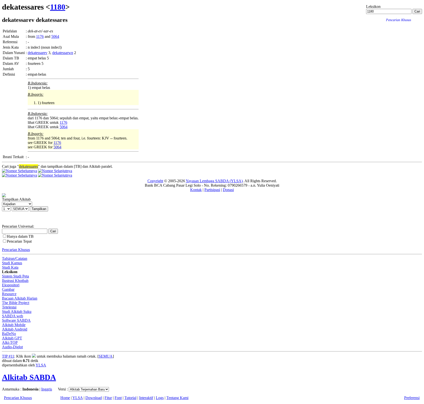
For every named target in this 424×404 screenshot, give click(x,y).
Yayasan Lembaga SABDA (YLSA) (214, 181)
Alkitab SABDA (29, 377)
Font (118, 398)
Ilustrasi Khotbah (15, 281)
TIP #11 (8, 356)
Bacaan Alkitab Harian (19, 298)
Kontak (196, 190)
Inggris (46, 389)
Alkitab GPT (12, 338)
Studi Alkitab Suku (16, 311)
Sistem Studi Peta (15, 276)
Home (65, 398)
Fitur (108, 398)
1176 (40, 36)
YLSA (41, 365)
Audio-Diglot (12, 347)
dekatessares (28, 166)
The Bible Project (15, 303)
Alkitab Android (14, 329)
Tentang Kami (177, 398)
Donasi (228, 190)
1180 (57, 6)
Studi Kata (10, 267)
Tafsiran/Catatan (14, 258)
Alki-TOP (10, 342)
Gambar (8, 289)
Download (93, 398)
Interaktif (146, 398)
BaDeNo (9, 334)
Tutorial (130, 398)
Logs (160, 398)
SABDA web (12, 316)
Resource (9, 294)
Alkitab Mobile (14, 325)
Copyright (155, 181)
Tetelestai (9, 307)
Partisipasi (212, 190)
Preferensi (412, 398)
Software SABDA (16, 320)
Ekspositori (10, 285)
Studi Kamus (12, 263)
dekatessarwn (62, 53)
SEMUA (106, 356)
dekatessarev (37, 53)
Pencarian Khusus (16, 250)
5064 (55, 36)
